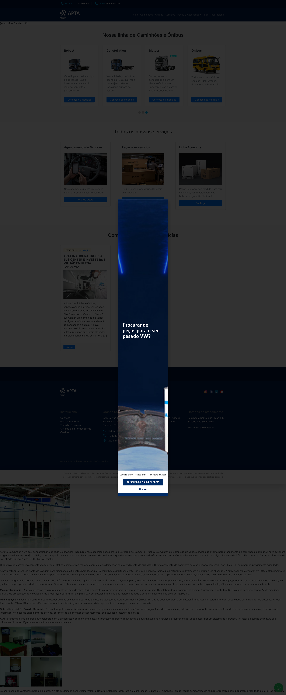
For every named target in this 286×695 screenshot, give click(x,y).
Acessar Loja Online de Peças (143, 482)
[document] (143, 347)
